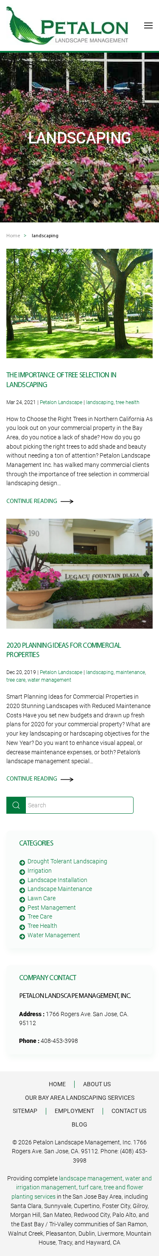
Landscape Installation (57, 880)
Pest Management (52, 907)
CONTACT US (129, 1110)
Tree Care (40, 916)
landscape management (91, 1178)
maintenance (130, 672)
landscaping (100, 402)
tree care (15, 680)
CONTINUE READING (31, 501)
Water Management (54, 935)
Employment (74, 1110)
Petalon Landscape (61, 402)
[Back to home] (67, 25)
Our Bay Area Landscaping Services (79, 1097)
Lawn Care (42, 898)
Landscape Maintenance (60, 888)
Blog (79, 1124)
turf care (90, 1187)
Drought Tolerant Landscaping (67, 861)
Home (57, 1084)
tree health (127, 402)
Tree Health (42, 925)
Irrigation (40, 870)
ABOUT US (97, 1084)
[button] (148, 25)
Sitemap (25, 1110)
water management (49, 680)
